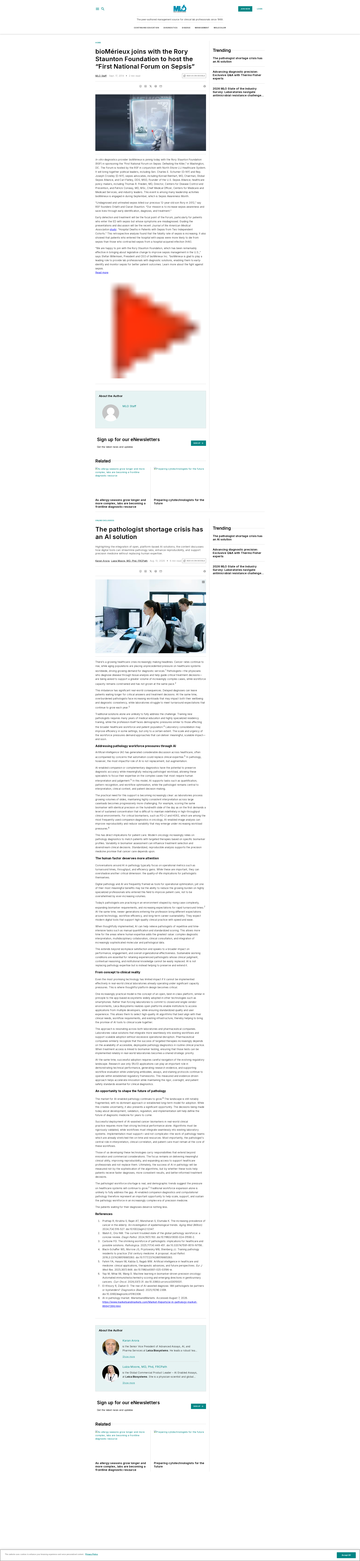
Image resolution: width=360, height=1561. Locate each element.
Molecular (220, 28)
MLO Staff (101, 75)
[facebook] (140, 86)
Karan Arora (102, 560)
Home (98, 43)
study (113, 229)
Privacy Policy (91, 1554)
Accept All (346, 1555)
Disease (186, 28)
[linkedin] (145, 86)
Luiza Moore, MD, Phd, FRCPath (129, 560)
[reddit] (155, 86)
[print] (204, 86)
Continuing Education (146, 28)
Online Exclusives (104, 520)
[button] (97, 9)
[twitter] (150, 86)
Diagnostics (170, 28)
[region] (180, 1555)
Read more (101, 272)
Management (202, 28)
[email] (160, 86)
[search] (103, 9)
